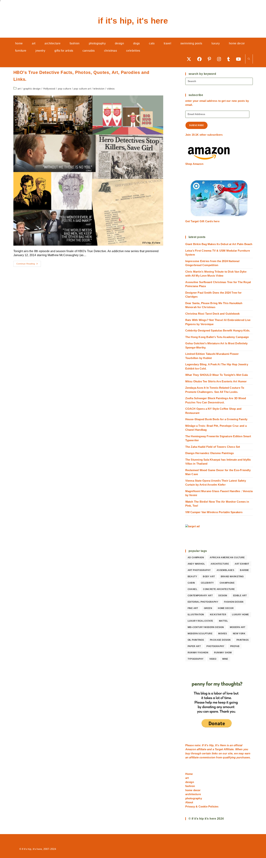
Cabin (191, 583)
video (212, 659)
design (222, 595)
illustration (196, 614)
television (98, 88)
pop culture (64, 88)
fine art (193, 608)
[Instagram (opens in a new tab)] (220, 59)
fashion (190, 786)
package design (220, 640)
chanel (192, 589)
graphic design (32, 88)
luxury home (240, 614)
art (19, 88)
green (208, 608)
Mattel (223, 621)
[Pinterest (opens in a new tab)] (211, 59)
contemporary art (200, 595)
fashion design (234, 602)
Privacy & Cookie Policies (202, 806)
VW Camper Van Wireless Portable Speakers (214, 512)
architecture (220, 564)
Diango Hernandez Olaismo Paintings (209, 453)
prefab (234, 646)
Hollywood (49, 88)
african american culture (227, 557)
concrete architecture (219, 589)
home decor (226, 608)
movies (222, 633)
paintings (243, 640)
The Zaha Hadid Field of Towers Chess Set (212, 446)
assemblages (225, 570)
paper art (194, 646)
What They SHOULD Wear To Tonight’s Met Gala (216, 374)
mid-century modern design (206, 627)
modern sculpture (200, 633)
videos (111, 88)
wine (225, 659)
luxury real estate (200, 621)
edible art (240, 595)
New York (239, 633)
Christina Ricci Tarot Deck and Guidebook (212, 313)
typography (196, 659)
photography (215, 646)
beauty (192, 576)
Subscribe (196, 125)
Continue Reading (28, 264)
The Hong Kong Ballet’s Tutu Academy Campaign (217, 337)
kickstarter (218, 614)
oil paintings (196, 640)
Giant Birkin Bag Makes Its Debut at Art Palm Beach (218, 244)
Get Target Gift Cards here (202, 221)
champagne (227, 583)
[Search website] (249, 59)
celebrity (207, 583)
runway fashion (198, 652)
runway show (223, 652)
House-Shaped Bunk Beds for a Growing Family (216, 419)
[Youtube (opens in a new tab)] (239, 59)
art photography (199, 570)
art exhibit (242, 564)
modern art (237, 627)
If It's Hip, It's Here (133, 20)
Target (219, 749)
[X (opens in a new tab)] (190, 59)
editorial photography (203, 602)
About (189, 802)
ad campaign (196, 557)
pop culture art (82, 88)
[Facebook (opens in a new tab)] (200, 59)
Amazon (191, 749)
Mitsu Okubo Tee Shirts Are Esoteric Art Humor (216, 381)
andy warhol (196, 564)
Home (189, 773)
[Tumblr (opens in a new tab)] (229, 59)
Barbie (244, 570)
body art (209, 576)
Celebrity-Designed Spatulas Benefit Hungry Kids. (217, 330)
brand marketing (232, 576)
